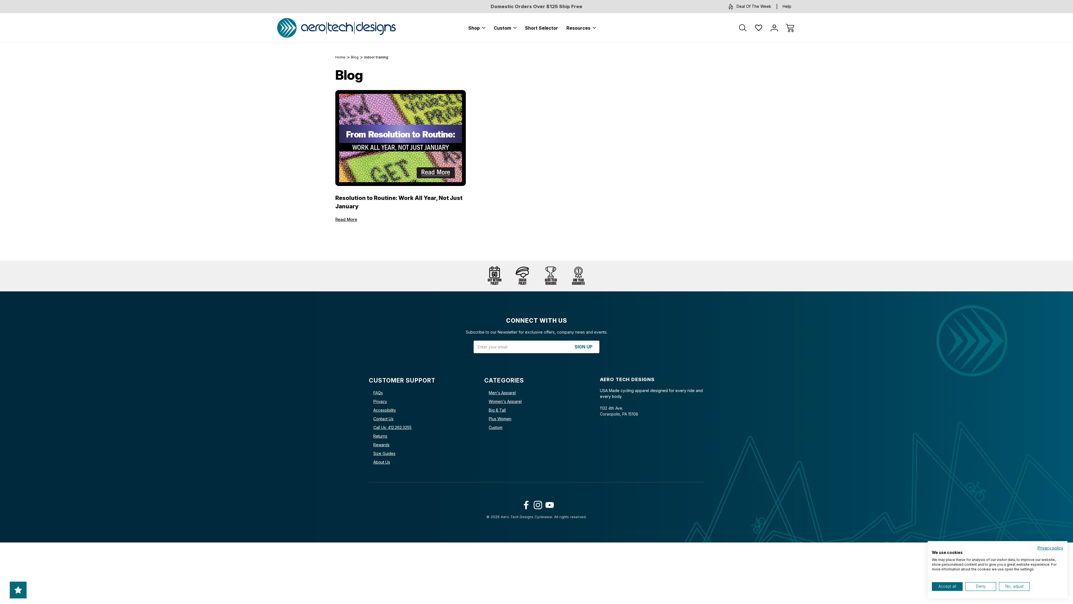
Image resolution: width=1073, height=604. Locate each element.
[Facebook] (525, 504)
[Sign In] (774, 28)
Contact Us (383, 418)
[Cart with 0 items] (790, 28)
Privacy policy (1050, 548)
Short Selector (541, 28)
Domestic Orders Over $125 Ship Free (536, 6)
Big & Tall (497, 410)
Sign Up (583, 347)
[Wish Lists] (758, 28)
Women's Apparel (505, 401)
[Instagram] (537, 504)
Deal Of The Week (754, 6)
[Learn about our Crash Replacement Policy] (522, 276)
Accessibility (384, 410)
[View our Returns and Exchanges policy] (494, 276)
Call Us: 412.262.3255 (392, 427)
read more (346, 219)
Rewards (381, 444)
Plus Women (500, 418)
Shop (474, 28)
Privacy (380, 401)
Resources (578, 28)
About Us (381, 462)
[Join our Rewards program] (550, 276)
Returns (380, 436)
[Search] (743, 28)
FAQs (378, 392)
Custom (502, 28)
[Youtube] (548, 504)
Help (787, 6)
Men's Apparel (502, 392)
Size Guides (384, 453)
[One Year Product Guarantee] (578, 276)
